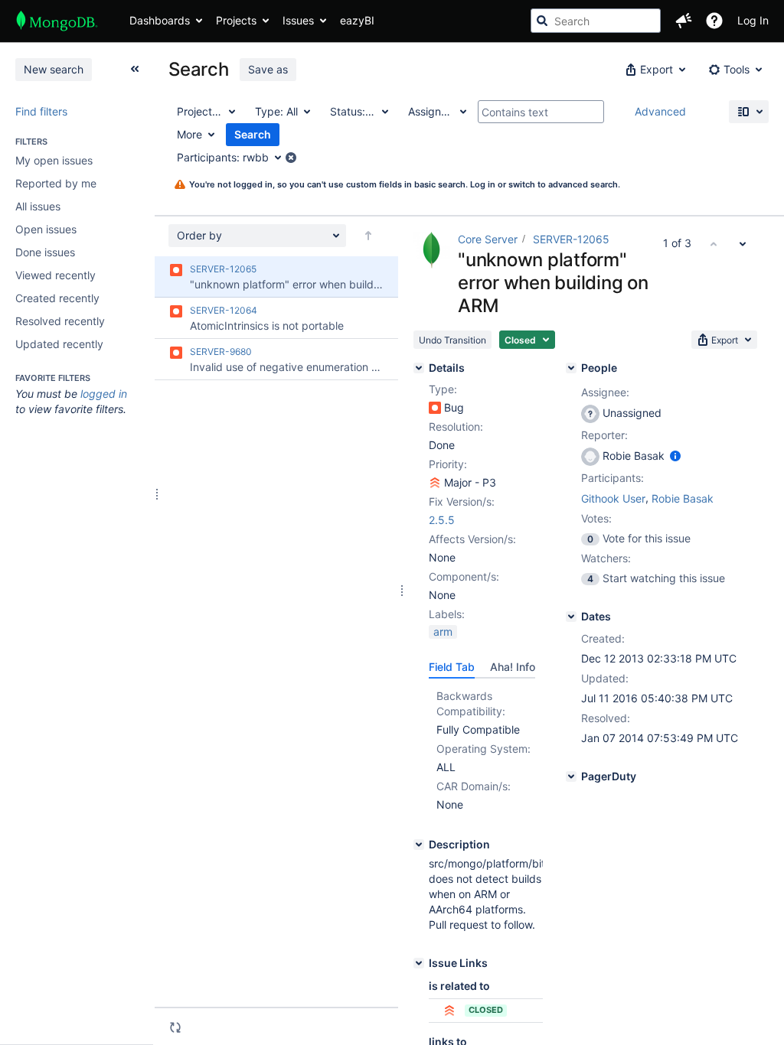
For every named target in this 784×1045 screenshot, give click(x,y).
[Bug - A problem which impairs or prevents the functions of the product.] (435, 408)
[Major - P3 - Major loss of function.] (435, 483)
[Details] (418, 368)
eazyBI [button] (357, 20)
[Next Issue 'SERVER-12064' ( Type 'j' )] (742, 243)
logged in (103, 393)
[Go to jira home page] (57, 20)
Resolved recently (60, 320)
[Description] (418, 844)
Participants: (612, 477)
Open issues (46, 229)
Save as (268, 69)
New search (53, 69)
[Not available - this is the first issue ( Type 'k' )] (713, 243)
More (189, 134)
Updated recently (59, 343)
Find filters (41, 111)
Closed (486, 1009)
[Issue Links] (418, 963)
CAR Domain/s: (473, 786)
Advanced (660, 111)
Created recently (57, 297)
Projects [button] (236, 20)
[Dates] (571, 616)
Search (252, 134)
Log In (753, 20)
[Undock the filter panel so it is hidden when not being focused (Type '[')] (134, 69)
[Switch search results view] (749, 111)
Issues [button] (298, 20)
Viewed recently (55, 275)
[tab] (451, 667)
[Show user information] (675, 455)
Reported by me (55, 183)
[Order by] (368, 235)
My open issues (54, 160)
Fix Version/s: (462, 501)
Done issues (45, 252)
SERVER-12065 (571, 239)
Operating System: (483, 748)
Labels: (447, 613)
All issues (37, 206)
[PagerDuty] (571, 776)
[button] (683, 20)
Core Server (488, 239)
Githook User (613, 498)
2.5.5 (442, 519)
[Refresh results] (175, 1027)
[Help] (714, 20)
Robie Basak (683, 498)
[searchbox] (596, 20)
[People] (571, 368)
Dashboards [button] (159, 20)
